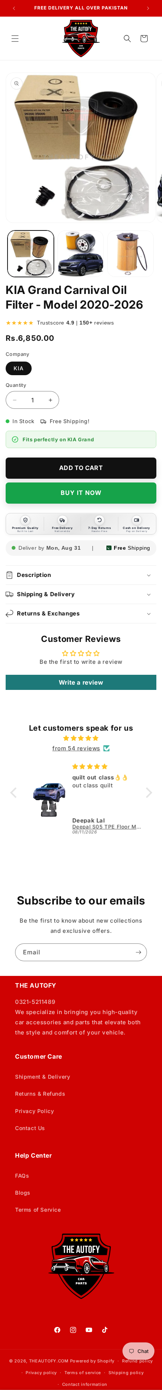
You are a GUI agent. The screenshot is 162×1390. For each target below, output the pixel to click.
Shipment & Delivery (42, 1076)
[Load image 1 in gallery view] (31, 253)
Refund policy (137, 1361)
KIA (19, 368)
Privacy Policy (34, 1111)
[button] (15, 38)
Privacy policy (41, 1372)
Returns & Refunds (40, 1093)
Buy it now (81, 492)
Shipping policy (126, 1372)
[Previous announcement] (14, 8)
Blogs (23, 1192)
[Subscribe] (138, 952)
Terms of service (82, 1372)
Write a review (81, 682)
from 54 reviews (76, 748)
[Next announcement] (148, 8)
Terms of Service (38, 1209)
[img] (81, 738)
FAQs (22, 1175)
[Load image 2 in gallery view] (81, 253)
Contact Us (30, 1128)
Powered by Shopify (92, 1361)
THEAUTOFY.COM (49, 1361)
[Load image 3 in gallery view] (130, 253)
